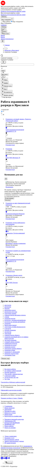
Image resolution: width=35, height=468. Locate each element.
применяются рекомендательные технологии (16, 447)
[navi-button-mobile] (2, 41)
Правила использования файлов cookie (13, 14)
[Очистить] (3, 62)
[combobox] (9, 58)
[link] (4, 31)
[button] (3, 35)
